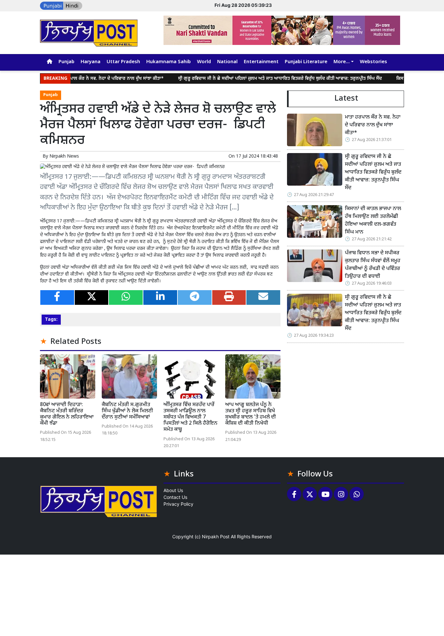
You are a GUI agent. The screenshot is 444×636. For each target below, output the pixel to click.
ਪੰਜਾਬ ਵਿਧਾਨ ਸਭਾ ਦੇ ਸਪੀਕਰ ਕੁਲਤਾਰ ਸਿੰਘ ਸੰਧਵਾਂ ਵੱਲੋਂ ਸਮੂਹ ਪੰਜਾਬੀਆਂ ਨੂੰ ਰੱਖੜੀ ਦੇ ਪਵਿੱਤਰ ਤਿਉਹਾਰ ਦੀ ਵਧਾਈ (372, 265)
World (204, 62)
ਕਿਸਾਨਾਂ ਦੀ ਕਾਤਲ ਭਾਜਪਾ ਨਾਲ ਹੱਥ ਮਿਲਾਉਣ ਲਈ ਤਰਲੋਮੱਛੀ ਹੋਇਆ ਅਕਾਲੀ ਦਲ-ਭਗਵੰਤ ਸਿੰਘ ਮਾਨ (373, 220)
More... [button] (341, 62)
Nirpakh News (64, 156)
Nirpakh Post (215, 536)
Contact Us (175, 497)
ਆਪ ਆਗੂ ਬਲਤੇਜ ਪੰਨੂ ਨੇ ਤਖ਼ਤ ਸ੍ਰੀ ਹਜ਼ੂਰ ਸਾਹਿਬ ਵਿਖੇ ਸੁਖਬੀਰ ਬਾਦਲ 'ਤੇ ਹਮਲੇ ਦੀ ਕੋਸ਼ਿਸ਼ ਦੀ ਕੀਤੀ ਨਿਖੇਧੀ (250, 414)
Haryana (90, 62)
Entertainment (261, 62)
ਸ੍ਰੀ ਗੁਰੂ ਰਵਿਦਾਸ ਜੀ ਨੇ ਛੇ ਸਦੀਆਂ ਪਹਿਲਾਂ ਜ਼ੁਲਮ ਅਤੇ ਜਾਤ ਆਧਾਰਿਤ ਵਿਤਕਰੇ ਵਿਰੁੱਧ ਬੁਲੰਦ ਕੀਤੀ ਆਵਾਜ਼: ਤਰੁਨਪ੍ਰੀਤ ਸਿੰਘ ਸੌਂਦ (265, 79)
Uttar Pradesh (123, 62)
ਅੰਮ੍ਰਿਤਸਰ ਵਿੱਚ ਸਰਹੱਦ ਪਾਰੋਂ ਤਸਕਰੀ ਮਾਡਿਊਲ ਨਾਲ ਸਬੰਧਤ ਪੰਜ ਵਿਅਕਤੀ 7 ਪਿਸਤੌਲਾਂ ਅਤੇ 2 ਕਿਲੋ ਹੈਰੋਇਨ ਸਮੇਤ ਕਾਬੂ (190, 417)
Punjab (66, 62)
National (227, 62)
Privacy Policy (178, 504)
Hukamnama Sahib (168, 62)
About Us (173, 490)
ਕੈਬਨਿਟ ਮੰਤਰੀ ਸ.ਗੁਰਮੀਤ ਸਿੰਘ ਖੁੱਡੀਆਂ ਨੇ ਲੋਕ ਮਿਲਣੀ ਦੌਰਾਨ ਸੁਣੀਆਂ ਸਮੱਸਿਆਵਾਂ (127, 411)
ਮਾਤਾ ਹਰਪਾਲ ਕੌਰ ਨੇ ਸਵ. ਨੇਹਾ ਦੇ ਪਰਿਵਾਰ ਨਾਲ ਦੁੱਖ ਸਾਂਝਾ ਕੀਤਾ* (94, 79)
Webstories (373, 62)
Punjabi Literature (306, 62)
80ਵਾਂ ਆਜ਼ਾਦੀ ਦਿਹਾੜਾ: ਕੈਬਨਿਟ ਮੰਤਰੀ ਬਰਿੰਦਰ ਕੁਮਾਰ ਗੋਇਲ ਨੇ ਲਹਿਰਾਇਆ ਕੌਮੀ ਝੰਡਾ (67, 414)
